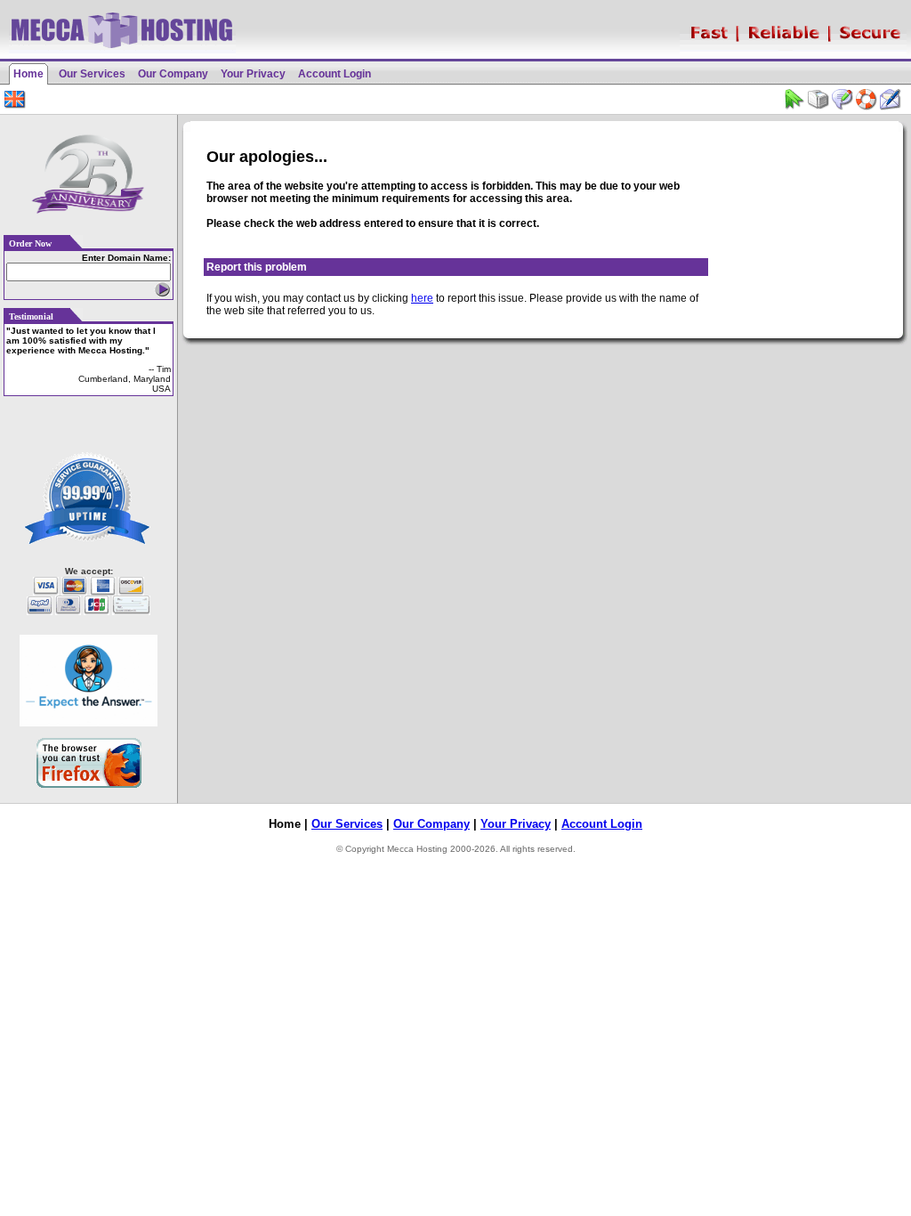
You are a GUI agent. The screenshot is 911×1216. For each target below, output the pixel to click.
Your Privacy (253, 74)
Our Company (173, 74)
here (422, 298)
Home (28, 74)
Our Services (92, 74)
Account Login (334, 74)
